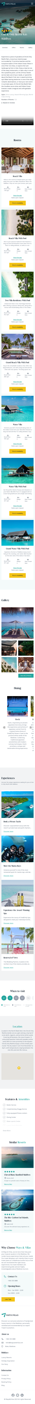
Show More (6, 1131)
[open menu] (32, 3)
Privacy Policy (6, 1379)
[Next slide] (30, 727)
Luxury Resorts (6, 1357)
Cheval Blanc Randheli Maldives (17, 1175)
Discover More (8, 1184)
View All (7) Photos (25, 675)
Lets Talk (8, 1299)
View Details (17, 196)
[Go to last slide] (4, 727)
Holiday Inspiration (8, 1361)
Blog (2, 1385)
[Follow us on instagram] (17, 1395)
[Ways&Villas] (8, 4)
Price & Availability (17, 203)
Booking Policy (6, 1382)
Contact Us (5, 1375)
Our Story (4, 1364)
